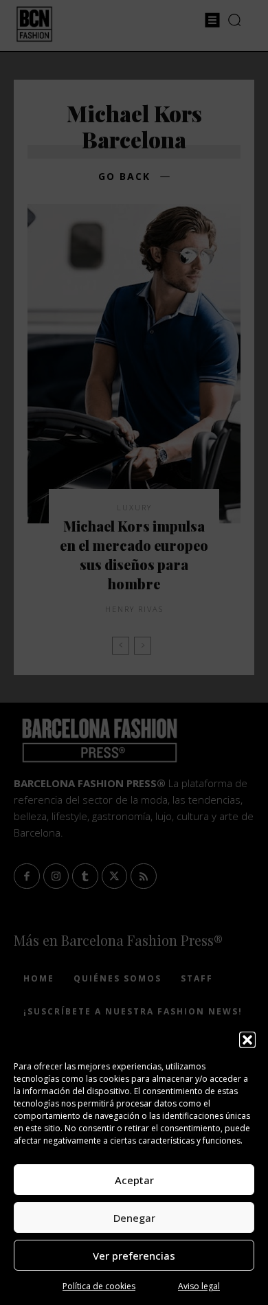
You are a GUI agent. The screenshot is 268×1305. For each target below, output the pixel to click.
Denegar (134, 1218)
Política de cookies (99, 1286)
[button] (247, 1040)
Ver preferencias (134, 1255)
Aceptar (134, 1180)
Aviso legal (199, 1286)
